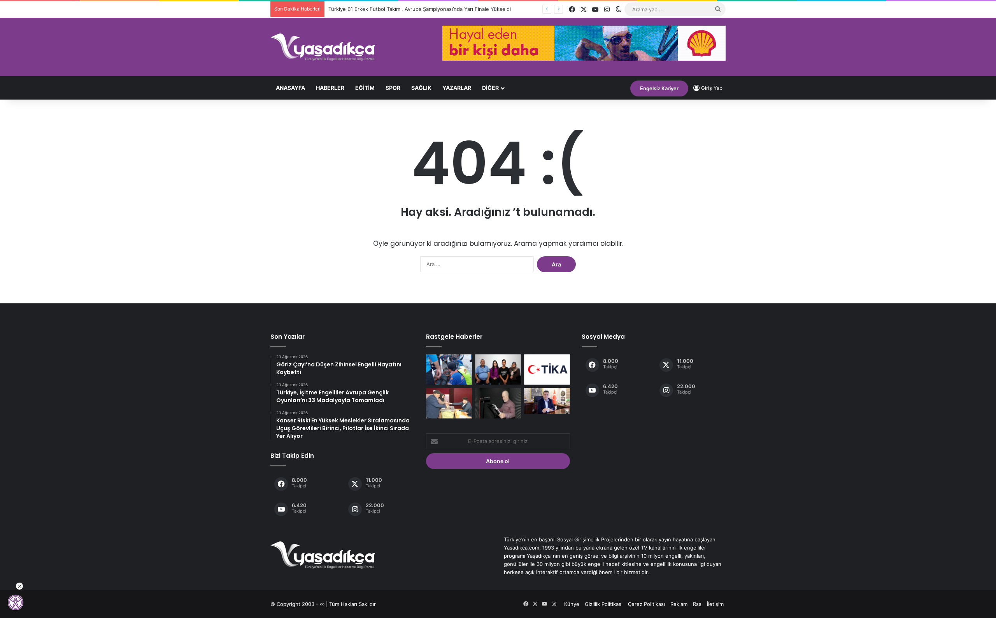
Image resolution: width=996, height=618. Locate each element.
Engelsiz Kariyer (659, 88)
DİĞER (490, 87)
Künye (571, 604)
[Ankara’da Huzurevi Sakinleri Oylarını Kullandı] (449, 403)
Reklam (678, 604)
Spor (393, 87)
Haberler (330, 87)
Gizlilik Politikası (603, 604)
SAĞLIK (421, 87)
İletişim (715, 604)
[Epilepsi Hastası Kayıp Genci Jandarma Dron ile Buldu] (449, 369)
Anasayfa (290, 87)
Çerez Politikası (646, 604)
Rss (697, 604)
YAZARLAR (456, 87)
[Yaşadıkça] (322, 47)
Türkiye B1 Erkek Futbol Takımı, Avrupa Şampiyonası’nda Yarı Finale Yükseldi (419, 9)
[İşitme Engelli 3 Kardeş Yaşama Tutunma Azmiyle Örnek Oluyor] (498, 369)
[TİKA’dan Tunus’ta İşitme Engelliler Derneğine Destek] (547, 369)
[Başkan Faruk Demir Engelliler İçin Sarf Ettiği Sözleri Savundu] (547, 401)
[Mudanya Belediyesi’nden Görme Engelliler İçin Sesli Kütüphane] (498, 403)
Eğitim (365, 87)
